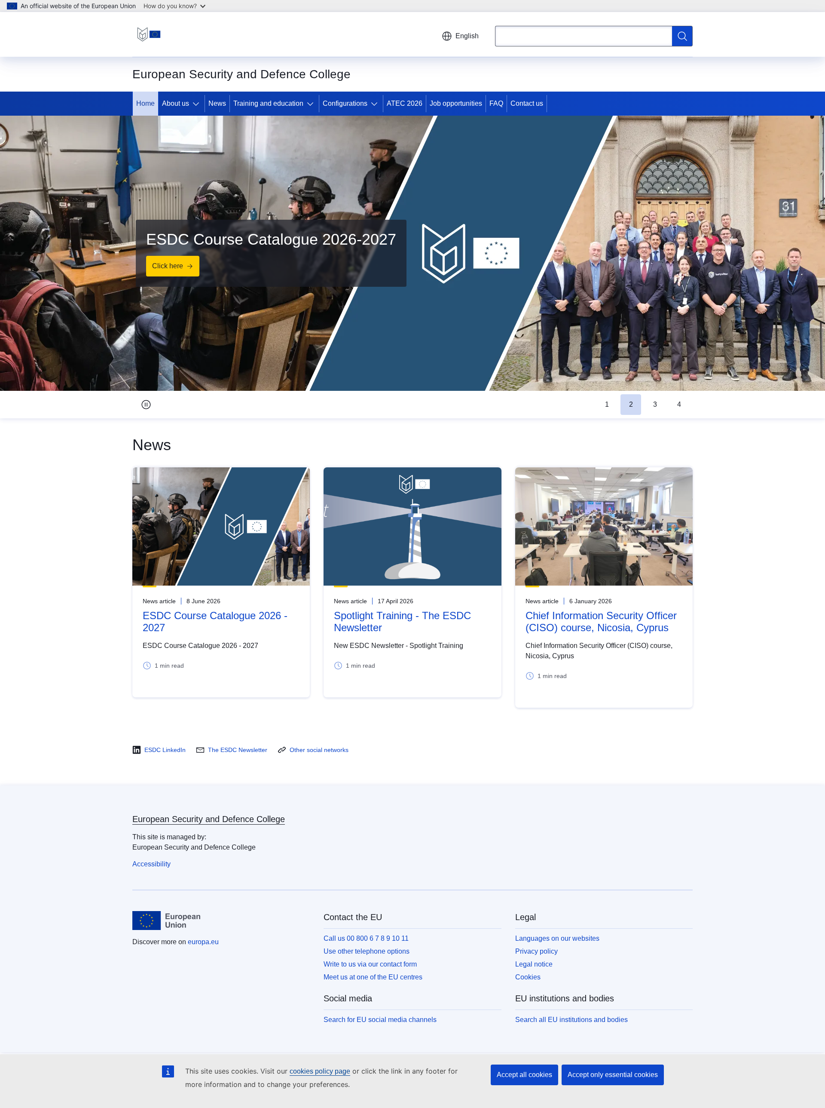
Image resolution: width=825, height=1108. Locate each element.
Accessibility (151, 864)
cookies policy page (320, 1071)
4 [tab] (679, 404)
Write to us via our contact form (370, 964)
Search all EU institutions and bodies (571, 1019)
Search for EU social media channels (380, 1019)
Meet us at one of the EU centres (373, 977)
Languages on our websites (557, 938)
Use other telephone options (366, 951)
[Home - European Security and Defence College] (148, 34)
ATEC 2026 (404, 103)
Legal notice (534, 964)
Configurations (345, 103)
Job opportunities (456, 103)
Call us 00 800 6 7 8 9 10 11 (366, 938)
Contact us (526, 103)
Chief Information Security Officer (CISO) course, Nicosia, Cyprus (601, 621)
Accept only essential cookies (613, 1074)
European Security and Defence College (208, 819)
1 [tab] (607, 404)
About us (175, 103)
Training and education (268, 103)
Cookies (528, 977)
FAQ (496, 103)
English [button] (467, 36)
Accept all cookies (524, 1074)
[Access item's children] (198, 104)
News (217, 103)
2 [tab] (631, 404)
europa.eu (203, 941)
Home (145, 103)
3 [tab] (655, 404)
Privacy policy (536, 951)
